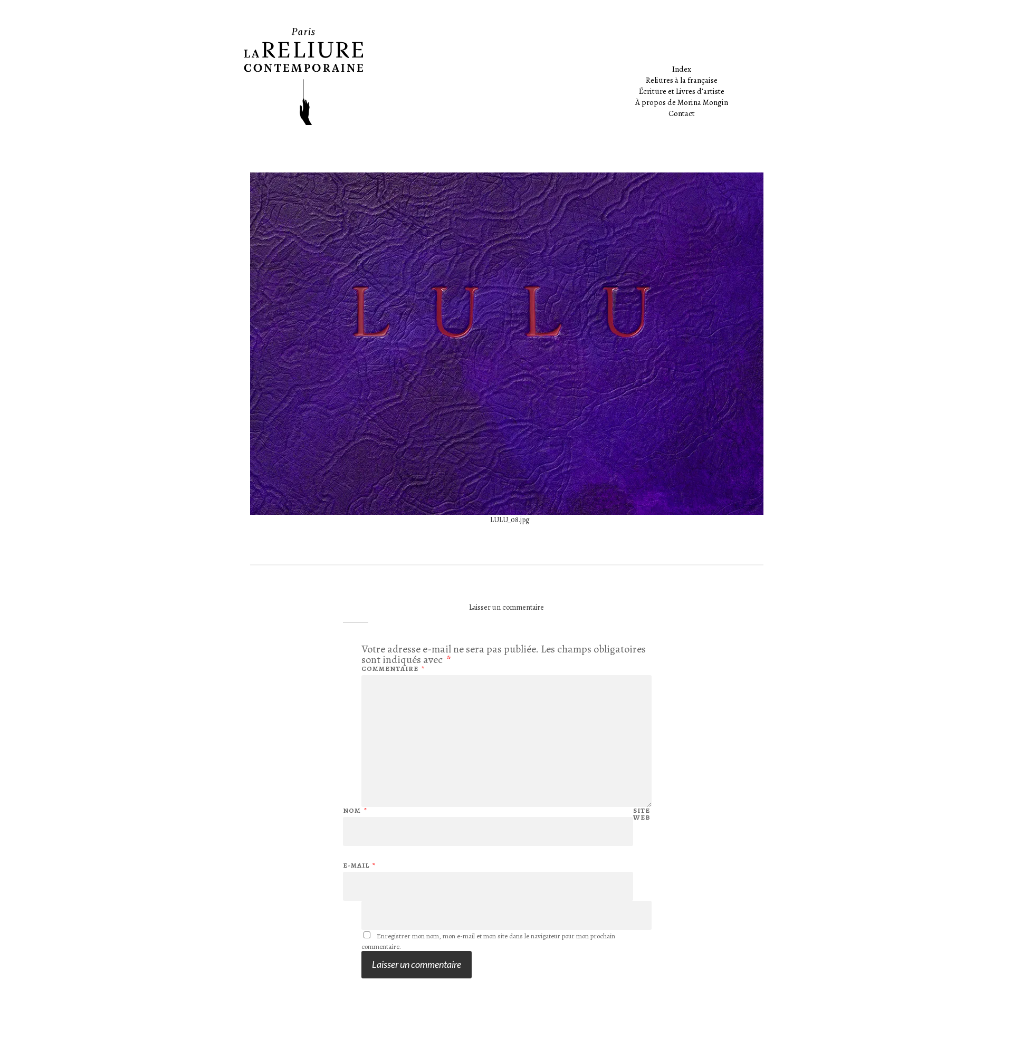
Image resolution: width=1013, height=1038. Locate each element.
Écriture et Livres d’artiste (681, 91)
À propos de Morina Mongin (681, 102)
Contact (681, 113)
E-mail (359, 865)
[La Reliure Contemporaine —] (506, 76)
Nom (355, 810)
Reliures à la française (682, 80)
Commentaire (393, 668)
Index (681, 69)
